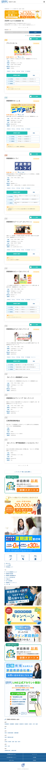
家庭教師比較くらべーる (9, 8)
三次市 (9, 746)
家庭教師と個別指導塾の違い (11, 575)
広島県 (20, 8)
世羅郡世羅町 (16, 732)
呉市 (5, 728)
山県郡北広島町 (13, 750)
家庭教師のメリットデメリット (11, 582)
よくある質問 (8, 565)
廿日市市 (6, 741)
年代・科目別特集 (9, 580)
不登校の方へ (8, 579)
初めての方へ (8, 563)
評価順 (35, 32)
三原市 (6, 746)
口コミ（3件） (21, 114)
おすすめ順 (11, 32)
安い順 (23, 32)
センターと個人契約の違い (10, 577)
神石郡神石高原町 (10, 732)
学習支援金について (9, 566)
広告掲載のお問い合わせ (11, 754)
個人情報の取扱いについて (11, 757)
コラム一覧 (8, 584)
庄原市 (6, 732)
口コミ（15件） (22, 172)
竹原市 (6, 737)
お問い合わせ (11, 760)
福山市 (16, 741)
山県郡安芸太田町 (7, 750)
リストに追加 (35, 38)
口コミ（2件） (21, 57)
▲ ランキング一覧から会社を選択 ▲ (23, 471)
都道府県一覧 (16, 8)
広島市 (13, 741)
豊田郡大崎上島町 (10, 737)
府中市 (19, 741)
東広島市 (9, 741)
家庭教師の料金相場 (9, 573)
